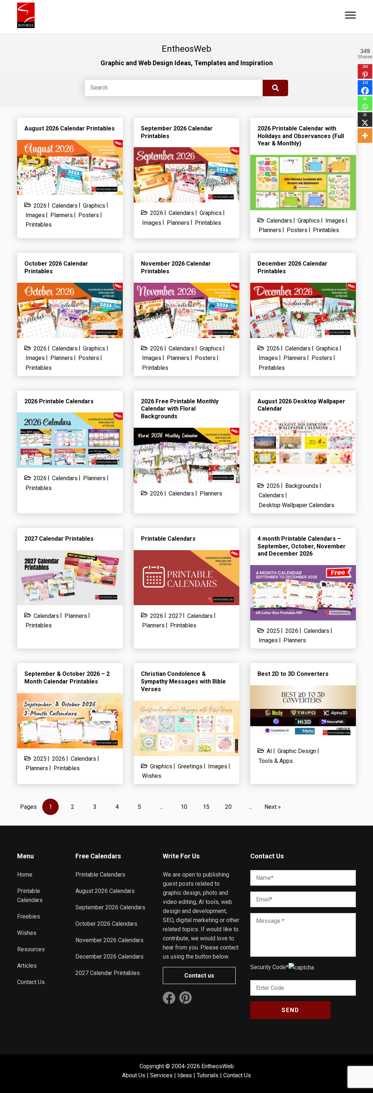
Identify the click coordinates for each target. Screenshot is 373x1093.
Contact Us (31, 982)
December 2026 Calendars (109, 956)
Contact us (199, 975)
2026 (40, 205)
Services (161, 1075)
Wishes (151, 775)
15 (206, 806)
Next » (272, 806)
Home (24, 874)
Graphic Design (297, 751)
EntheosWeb (217, 1066)
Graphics (94, 205)
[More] (365, 135)
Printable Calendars (100, 874)
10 (184, 806)
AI (269, 751)
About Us (133, 1075)
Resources (31, 949)
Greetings (190, 766)
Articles (27, 965)
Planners (61, 215)
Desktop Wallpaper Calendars (296, 505)
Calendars (65, 205)
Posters (88, 215)
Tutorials (208, 1075)
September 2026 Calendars (110, 907)
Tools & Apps (276, 760)
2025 (273, 630)
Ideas (184, 1075)
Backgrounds (301, 485)
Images (35, 215)
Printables (38, 224)
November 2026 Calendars (109, 940)
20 (228, 806)
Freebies (28, 916)
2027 (175, 615)
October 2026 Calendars (106, 923)
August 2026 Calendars (105, 891)
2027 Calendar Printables (107, 972)
